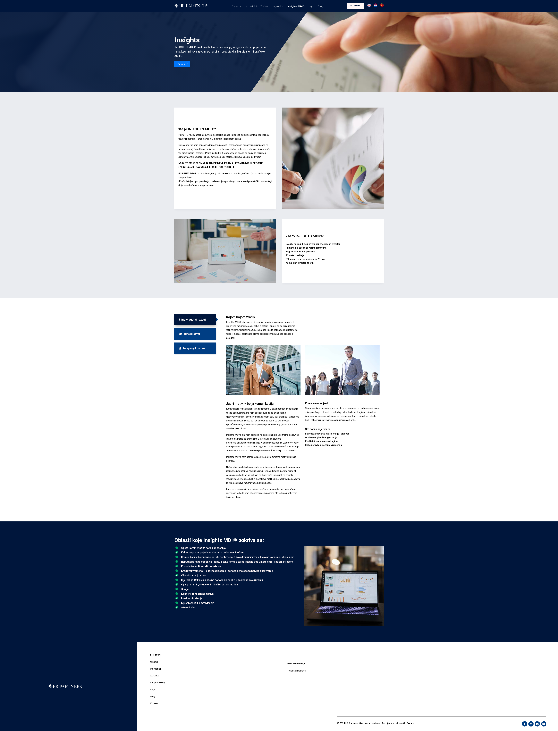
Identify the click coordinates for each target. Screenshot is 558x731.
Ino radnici (251, 6)
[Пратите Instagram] (531, 724)
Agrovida (278, 6)
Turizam (265, 6)
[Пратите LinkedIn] (537, 724)
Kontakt (356, 5)
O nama (236, 6)
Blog (320, 6)
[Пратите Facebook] (524, 724)
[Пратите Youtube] (543, 724)
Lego (311, 6)
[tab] (195, 319)
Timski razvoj (192, 333)
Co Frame (408, 723)
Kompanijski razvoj (194, 348)
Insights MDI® (296, 6)
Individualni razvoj (193, 320)
